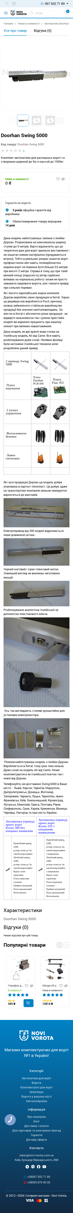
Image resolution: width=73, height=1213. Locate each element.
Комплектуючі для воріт (36, 1087)
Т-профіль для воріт (15, 985)
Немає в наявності (28, 23)
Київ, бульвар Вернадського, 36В (36, 1160)
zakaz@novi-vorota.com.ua (36, 1155)
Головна (8, 23)
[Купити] (28, 1003)
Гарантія (36, 1135)
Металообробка (36, 1101)
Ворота (36, 1083)
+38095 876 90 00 (38, 1182)
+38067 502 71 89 (38, 1177)
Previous (59, 945)
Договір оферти (36, 1139)
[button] (60, 120)
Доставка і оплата (36, 1126)
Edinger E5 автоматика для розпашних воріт (50, 985)
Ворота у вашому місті (36, 1096)
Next (66, 945)
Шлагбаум (36, 1092)
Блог (36, 1121)
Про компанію (36, 1116)
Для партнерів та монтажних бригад (36, 1130)
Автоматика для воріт (36, 1078)
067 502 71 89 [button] (55, 3)
